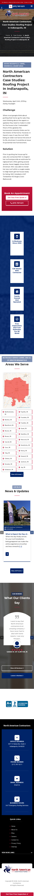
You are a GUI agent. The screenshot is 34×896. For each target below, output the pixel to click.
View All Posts (16, 571)
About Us (14, 830)
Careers (14, 836)
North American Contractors (14, 527)
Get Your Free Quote (16, 197)
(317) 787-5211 (19, 6)
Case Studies (17, 35)
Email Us (17, 785)
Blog (12, 833)
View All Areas (16, 474)
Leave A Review (16, 675)
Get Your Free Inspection (16, 894)
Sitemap (14, 847)
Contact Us (15, 840)
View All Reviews (16, 668)
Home (8, 35)
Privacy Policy (16, 843)
